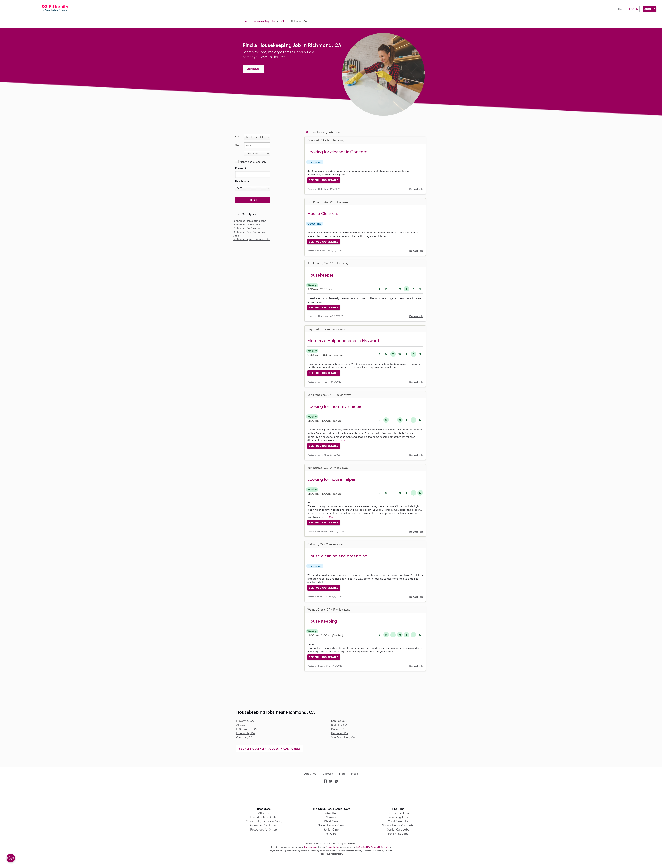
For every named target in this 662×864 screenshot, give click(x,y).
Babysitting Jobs (398, 812)
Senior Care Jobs (398, 829)
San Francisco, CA (343, 737)
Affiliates (263, 812)
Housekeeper (320, 274)
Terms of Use (310, 847)
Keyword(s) (241, 167)
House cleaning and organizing (337, 555)
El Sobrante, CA (246, 729)
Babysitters (331, 812)
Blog (342, 773)
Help (621, 9)
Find (237, 136)
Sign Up (649, 9)
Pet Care (331, 833)
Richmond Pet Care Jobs (248, 228)
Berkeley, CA (339, 724)
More (343, 440)
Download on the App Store (331, 795)
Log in (633, 9)
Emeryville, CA (245, 733)
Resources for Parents (264, 825)
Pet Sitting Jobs (398, 833)
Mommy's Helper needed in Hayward (343, 340)
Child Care (331, 821)
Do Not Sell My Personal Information (373, 847)
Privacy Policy (332, 847)
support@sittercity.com (330, 853)
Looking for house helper (331, 479)
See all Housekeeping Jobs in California (269, 748)
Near (237, 145)
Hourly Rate (242, 180)
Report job (416, 189)
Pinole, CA (337, 729)
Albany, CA (243, 724)
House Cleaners (322, 213)
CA (282, 21)
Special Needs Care (331, 825)
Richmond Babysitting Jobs (249, 220)
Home (243, 21)
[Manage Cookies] (11, 858)
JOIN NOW (253, 68)
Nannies (331, 817)
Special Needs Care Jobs (398, 825)
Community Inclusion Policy (264, 821)
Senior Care (331, 829)
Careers (328, 773)
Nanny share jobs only (253, 161)
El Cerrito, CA (245, 720)
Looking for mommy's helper (335, 406)
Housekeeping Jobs (264, 21)
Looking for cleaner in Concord (337, 151)
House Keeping (322, 621)
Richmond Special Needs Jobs (251, 239)
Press (354, 773)
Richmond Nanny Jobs (246, 224)
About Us (310, 773)
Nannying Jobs (398, 817)
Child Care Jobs (398, 821)
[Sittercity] (55, 7)
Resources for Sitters (264, 829)
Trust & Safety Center (264, 817)
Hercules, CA (339, 733)
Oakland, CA (244, 737)
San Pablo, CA (340, 720)
